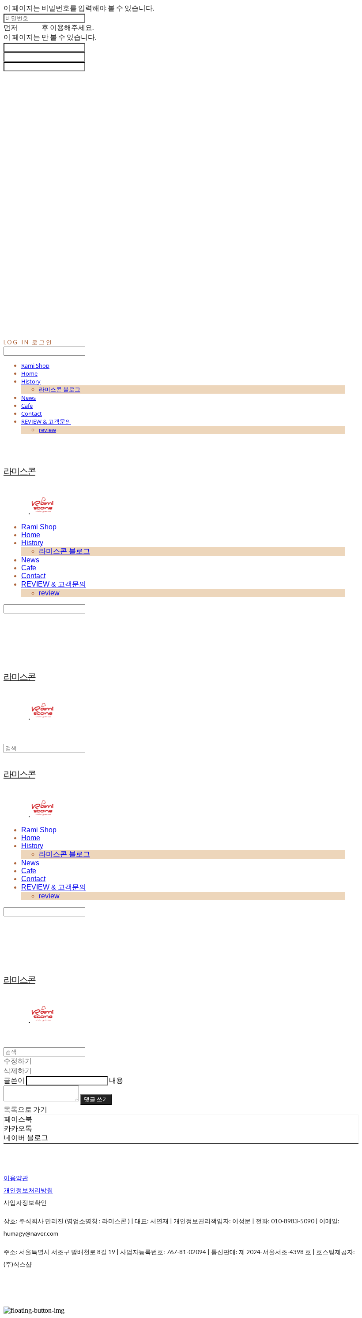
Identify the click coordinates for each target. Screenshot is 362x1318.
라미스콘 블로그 (59, 389)
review (47, 430)
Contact (31, 413)
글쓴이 (14, 1080)
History (31, 381)
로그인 (29, 27)
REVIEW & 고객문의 (46, 421)
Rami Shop (35, 365)
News (28, 398)
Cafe (27, 406)
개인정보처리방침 (28, 1190)
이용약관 (16, 1177)
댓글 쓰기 (96, 1099)
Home (29, 373)
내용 (116, 1080)
